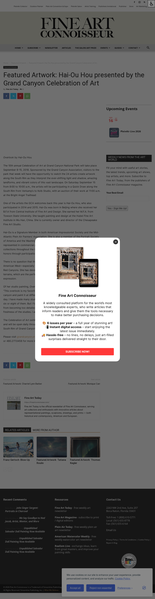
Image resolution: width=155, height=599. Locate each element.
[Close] (115, 241)
